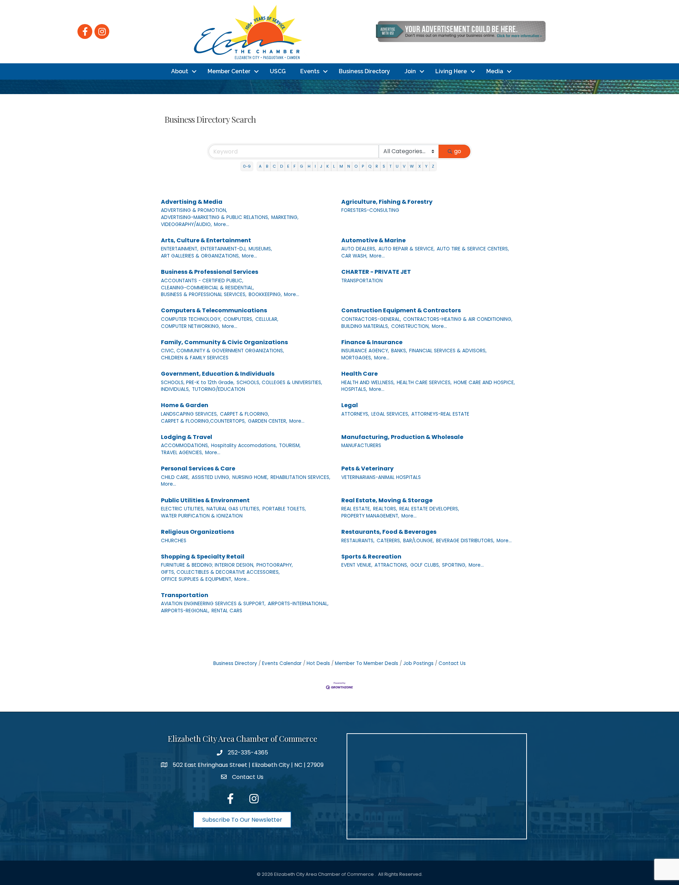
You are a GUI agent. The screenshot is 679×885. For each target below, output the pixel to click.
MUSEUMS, (260, 248)
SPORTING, (454, 565)
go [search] (457, 151)
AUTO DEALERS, (358, 248)
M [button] (341, 166)
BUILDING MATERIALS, (365, 326)
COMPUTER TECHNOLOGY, (191, 319)
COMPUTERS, (238, 319)
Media (494, 71)
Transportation (184, 595)
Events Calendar (282, 663)
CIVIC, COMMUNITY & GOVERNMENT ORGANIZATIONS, (222, 350)
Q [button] (369, 166)
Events (309, 71)
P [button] (363, 166)
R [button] (377, 166)
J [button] (321, 166)
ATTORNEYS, (355, 414)
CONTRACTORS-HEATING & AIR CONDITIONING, (457, 319)
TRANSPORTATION (362, 280)
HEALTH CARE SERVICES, (424, 382)
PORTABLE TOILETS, (284, 508)
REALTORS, (385, 508)
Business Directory (364, 71)
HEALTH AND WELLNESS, (368, 382)
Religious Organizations (197, 532)
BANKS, (399, 350)
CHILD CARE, (175, 477)
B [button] (267, 166)
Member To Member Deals (366, 663)
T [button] (390, 166)
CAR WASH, (354, 256)
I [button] (315, 166)
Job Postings (418, 663)
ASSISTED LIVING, (211, 477)
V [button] (404, 166)
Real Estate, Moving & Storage (387, 500)
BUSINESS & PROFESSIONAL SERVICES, (203, 294)
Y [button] (426, 166)
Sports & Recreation (371, 557)
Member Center (229, 71)
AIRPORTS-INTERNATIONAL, (298, 603)
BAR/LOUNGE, (418, 540)
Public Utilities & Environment (205, 500)
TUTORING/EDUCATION (218, 389)
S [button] (384, 166)
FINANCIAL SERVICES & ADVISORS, (448, 350)
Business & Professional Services (209, 272)
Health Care (359, 374)
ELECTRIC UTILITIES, (182, 508)
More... (221, 224)
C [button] (274, 166)
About (179, 71)
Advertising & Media (191, 202)
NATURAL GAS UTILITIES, (233, 508)
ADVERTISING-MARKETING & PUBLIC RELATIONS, (215, 217)
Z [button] (433, 166)
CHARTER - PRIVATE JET (376, 272)
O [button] (356, 166)
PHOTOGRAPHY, (274, 565)
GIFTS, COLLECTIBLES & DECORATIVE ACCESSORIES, (220, 572)
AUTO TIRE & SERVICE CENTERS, (473, 248)
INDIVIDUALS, (175, 389)
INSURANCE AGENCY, (365, 350)
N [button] (348, 166)
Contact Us (452, 663)
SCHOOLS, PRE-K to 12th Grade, (197, 382)
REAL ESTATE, (356, 508)
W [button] (412, 166)
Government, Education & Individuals (217, 374)
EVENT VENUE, (356, 565)
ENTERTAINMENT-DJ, (223, 248)
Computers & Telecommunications (214, 310)
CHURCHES (173, 540)
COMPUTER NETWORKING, (190, 326)
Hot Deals (318, 663)
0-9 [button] (247, 166)
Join (410, 71)
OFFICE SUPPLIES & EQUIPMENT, (196, 579)
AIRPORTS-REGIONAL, (185, 610)
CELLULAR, (266, 319)
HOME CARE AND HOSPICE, (484, 382)
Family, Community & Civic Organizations (224, 342)
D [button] (281, 166)
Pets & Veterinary (367, 468)
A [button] (260, 166)
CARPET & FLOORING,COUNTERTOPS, (203, 421)
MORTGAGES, (356, 357)
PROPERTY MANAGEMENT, (370, 516)
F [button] (295, 166)
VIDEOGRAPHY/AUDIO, (186, 224)
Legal (349, 405)
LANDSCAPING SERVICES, (189, 414)
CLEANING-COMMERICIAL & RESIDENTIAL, (207, 287)
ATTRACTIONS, (391, 565)
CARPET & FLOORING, (244, 414)
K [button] (327, 166)
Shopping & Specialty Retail (202, 557)
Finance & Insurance (371, 342)
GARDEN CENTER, (267, 421)
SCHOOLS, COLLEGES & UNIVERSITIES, (279, 382)
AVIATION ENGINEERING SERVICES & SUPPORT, (213, 603)
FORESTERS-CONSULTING (370, 210)
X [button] (419, 166)
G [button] (301, 166)
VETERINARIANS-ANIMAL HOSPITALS (381, 477)
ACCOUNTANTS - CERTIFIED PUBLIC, (202, 280)
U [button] (397, 166)
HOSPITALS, (354, 389)
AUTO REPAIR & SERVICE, (406, 248)
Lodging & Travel (186, 437)
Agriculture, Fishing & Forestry (387, 202)
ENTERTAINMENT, (179, 248)
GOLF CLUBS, (425, 565)
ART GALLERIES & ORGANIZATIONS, (200, 256)
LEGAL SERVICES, (390, 414)
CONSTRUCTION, (410, 326)
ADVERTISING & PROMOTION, (194, 210)
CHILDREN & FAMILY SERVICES (194, 357)
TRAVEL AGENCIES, (182, 452)
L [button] (334, 166)
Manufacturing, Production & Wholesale (402, 437)
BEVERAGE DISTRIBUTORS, (465, 540)
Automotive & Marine (373, 240)
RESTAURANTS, (358, 540)
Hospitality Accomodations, (244, 445)
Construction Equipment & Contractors (401, 310)
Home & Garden (184, 405)
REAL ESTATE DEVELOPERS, (429, 508)
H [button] (309, 166)
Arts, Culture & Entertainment (206, 240)
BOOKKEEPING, (265, 294)
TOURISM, (290, 445)
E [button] (288, 166)
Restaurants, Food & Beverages (388, 532)
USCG (278, 71)
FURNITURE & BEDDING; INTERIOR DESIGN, (207, 565)
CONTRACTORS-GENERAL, (371, 319)
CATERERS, (389, 540)
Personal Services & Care (198, 468)
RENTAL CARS (226, 610)
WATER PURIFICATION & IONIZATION (202, 516)
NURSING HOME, (250, 477)
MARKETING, (284, 217)
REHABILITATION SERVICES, (300, 477)
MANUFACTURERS (361, 445)
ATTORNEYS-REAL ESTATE (440, 414)
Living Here (451, 71)
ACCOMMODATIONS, (185, 445)
